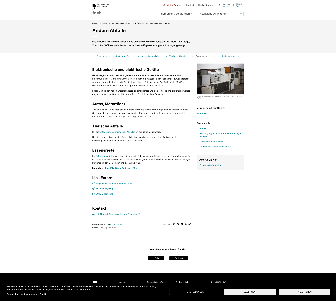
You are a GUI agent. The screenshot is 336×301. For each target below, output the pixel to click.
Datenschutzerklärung (156, 282)
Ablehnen (250, 292)
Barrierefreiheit (182, 282)
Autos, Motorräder (150, 56)
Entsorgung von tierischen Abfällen (117, 132)
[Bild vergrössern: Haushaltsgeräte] (220, 79)
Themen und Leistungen (174, 13)
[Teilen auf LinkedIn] (182, 224)
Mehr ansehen (229, 56)
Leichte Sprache (174, 5)
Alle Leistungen (205, 5)
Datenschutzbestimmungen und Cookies (27, 294)
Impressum (123, 282)
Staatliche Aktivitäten (213, 13)
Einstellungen (195, 292)
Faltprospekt (102, 156)
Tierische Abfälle (177, 56)
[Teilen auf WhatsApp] (186, 224)
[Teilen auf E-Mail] (189, 224)
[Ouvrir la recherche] (241, 13)
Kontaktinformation (212, 165)
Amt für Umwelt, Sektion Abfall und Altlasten (114, 214)
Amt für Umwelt (117, 224)
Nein (180, 258)
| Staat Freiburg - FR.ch (121, 168)
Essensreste (201, 56)
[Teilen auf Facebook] (178, 224)
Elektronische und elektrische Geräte (114, 56)
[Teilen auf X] (174, 224)
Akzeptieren (305, 292)
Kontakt (190, 5)
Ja (157, 258)
